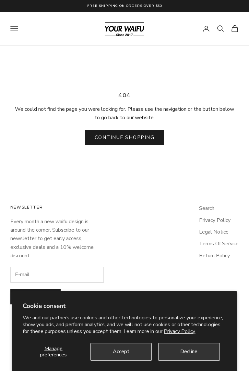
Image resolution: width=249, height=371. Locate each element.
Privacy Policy (179, 331)
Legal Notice (214, 232)
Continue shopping (125, 137)
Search (206, 208)
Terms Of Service (219, 243)
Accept (121, 351)
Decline (188, 351)
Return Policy (214, 255)
